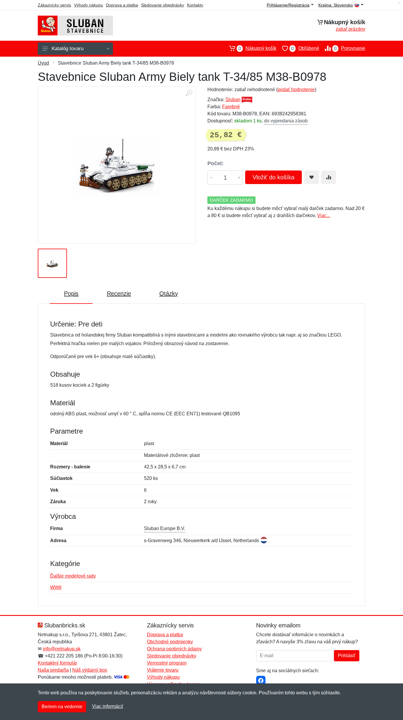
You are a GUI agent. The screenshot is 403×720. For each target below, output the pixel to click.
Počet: (215, 163)
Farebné (231, 106)
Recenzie (119, 293)
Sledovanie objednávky (162, 5)
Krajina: (335, 5)
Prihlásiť (347, 655)
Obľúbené (305, 48)
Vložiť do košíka (273, 177)
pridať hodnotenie (296, 89)
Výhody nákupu (88, 5)
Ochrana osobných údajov (174, 648)
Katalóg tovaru (67, 48)
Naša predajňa (53, 670)
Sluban (232, 99)
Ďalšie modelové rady (73, 575)
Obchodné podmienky (170, 641)
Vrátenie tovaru (162, 670)
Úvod (43, 62)
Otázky (168, 293)
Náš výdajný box (89, 670)
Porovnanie (349, 48)
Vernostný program (166, 662)
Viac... (323, 215)
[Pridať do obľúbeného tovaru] (311, 177)
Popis (71, 293)
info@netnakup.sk (62, 648)
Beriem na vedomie (62, 706)
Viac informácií (107, 706)
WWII (55, 587)
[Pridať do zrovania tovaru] (328, 177)
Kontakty (195, 5)
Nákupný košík (257, 48)
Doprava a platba (122, 5)
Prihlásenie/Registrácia (288, 5)
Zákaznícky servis (54, 5)
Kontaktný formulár (57, 662)
